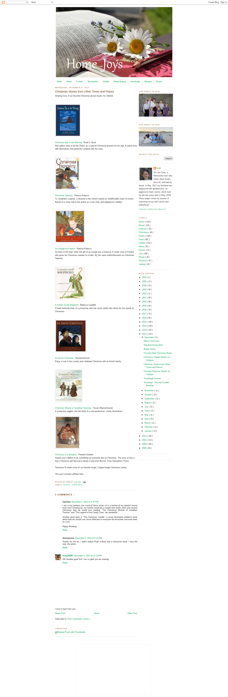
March (148, 423)
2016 (144, 318)
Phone (142, 257)
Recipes (148, 81)
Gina (159, 168)
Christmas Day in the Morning (68, 142)
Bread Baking (120, 81)
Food (141, 239)
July (147, 407)
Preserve (143, 260)
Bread (142, 225)
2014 (144, 326)
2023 (144, 289)
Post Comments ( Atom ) (79, 619)
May (147, 415)
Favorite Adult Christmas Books (158, 353)
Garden (106, 81)
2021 (144, 297)
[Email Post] (83, 482)
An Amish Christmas (64, 358)
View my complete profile (152, 209)
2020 (144, 301)
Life (141, 253)
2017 (144, 314)
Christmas (77, 485)
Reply (65, 530)
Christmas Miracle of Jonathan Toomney (73, 408)
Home (59, 81)
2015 (144, 322)
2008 (144, 448)
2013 (144, 330)
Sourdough (135, 81)
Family (142, 236)
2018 (144, 310)
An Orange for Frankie (65, 248)
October (148, 394)
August (148, 403)
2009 (144, 444)
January (148, 431)
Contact (79, 81)
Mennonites (93, 81)
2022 (144, 293)
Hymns (142, 250)
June (147, 411)
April (147, 419)
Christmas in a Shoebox (66, 454)
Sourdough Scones (152, 378)
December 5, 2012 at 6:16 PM (88, 538)
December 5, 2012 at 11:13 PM (88, 555)
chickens (143, 229)
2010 (144, 440)
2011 (144, 436)
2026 (144, 277)
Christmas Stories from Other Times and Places (84, 91)
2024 (144, 285)
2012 (144, 334)
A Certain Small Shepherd (67, 305)
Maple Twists (150, 349)
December (149, 337)
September (150, 398)
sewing (142, 264)
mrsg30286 (68, 555)
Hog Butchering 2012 (153, 345)
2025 (144, 281)
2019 (144, 306)
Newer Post (60, 613)
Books (159, 81)
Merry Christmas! (151, 341)
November (149, 390)
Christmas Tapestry (64, 195)
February (149, 427)
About (69, 81)
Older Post (132, 613)
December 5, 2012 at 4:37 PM (85, 502)
